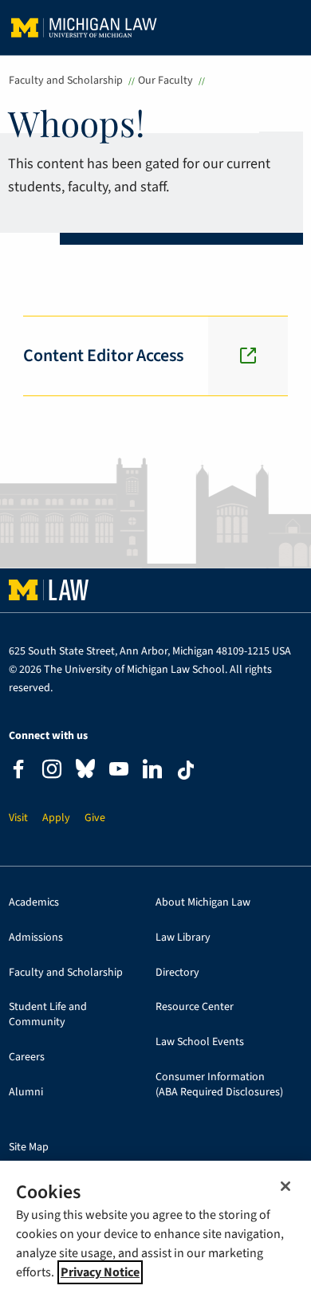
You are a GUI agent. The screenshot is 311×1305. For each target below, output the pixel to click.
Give (95, 818)
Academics (34, 902)
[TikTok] (185, 770)
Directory (177, 973)
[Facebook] (18, 771)
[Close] (285, 1186)
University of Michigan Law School (84, 28)
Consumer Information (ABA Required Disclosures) (219, 1085)
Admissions (36, 937)
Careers (27, 1057)
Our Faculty (165, 80)
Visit (18, 818)
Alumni (26, 1092)
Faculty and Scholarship (66, 80)
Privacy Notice (100, 1272)
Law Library (183, 937)
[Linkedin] (152, 771)
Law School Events (200, 1042)
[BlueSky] (85, 772)
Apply (56, 818)
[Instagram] (51, 771)
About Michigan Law (203, 902)
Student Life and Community (48, 1015)
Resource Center (195, 1007)
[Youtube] (118, 771)
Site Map (29, 1147)
